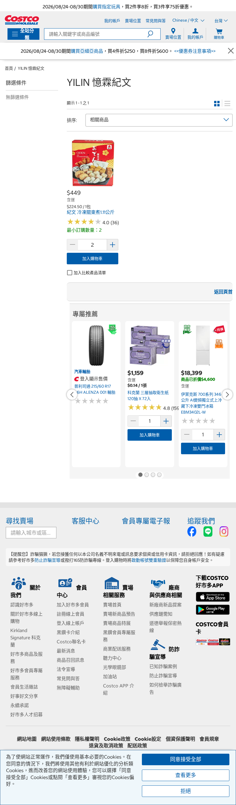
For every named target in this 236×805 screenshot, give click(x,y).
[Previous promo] (71, 394)
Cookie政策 (117, 739)
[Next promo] (227, 394)
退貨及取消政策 (106, 745)
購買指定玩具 (106, 7)
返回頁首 (223, 292)
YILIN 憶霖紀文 (31, 68)
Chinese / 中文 (185, 20)
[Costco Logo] (21, 20)
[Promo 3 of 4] (153, 475)
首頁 (9, 68)
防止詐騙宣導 (47, 560)
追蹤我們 (201, 520)
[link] (92, 185)
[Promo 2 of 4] (146, 475)
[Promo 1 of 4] (140, 475)
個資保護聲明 (180, 739)
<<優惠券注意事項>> (194, 51)
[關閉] (231, 51)
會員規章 (209, 739)
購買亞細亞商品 (87, 51)
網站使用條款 (56, 739)
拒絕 (185, 791)
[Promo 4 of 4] (159, 475)
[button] (153, 34)
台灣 (218, 20)
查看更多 (185, 775)
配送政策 (137, 745)
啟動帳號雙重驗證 (149, 560)
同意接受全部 (185, 759)
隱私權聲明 (87, 739)
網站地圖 (27, 739)
